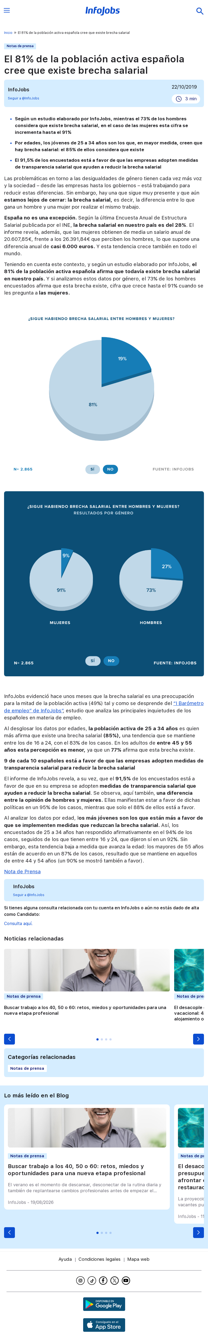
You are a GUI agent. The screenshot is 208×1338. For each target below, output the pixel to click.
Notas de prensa (20, 46)
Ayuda (65, 1259)
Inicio (8, 33)
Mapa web (138, 1259)
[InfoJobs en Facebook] (104, 1280)
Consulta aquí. (18, 923)
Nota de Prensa (22, 871)
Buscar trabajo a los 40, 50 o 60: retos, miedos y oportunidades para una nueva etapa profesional (76, 1170)
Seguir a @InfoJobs (23, 98)
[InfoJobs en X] (115, 1280)
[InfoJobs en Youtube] (126, 1280)
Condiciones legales (100, 1259)
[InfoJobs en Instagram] (81, 1280)
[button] (9, 1039)
